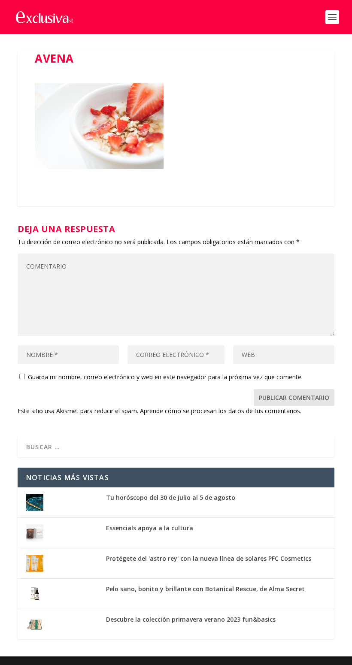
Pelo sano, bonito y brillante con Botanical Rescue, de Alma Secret (205, 589)
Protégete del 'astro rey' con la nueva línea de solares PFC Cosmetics (208, 558)
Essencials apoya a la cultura (149, 528)
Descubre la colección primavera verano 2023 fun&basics (191, 619)
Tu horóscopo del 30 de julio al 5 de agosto (170, 497)
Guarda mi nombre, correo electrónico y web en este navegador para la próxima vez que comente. (165, 377)
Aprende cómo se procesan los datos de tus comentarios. (220, 411)
